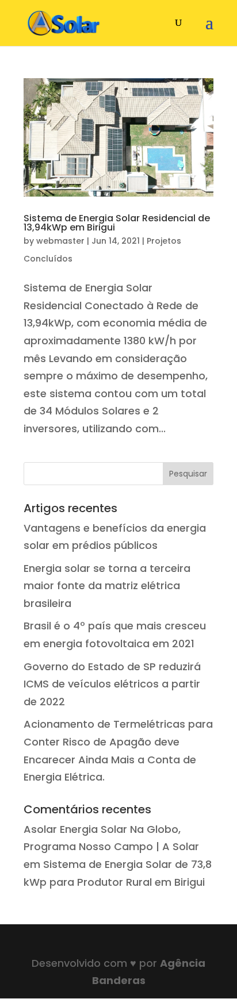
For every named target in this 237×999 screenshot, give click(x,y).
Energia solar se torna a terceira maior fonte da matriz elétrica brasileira (107, 585)
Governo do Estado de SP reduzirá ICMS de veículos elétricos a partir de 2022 (112, 684)
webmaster (60, 241)
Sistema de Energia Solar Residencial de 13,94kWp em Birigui (117, 223)
